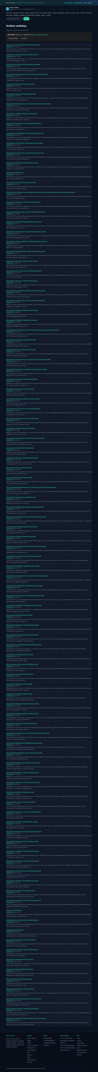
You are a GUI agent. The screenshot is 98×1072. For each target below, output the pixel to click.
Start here (9, 13)
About (43, 15)
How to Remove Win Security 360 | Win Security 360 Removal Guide (25, 153)
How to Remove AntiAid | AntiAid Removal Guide (19, 615)
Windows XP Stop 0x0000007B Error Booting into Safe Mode (23, 64)
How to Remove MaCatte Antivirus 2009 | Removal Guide (22, 664)
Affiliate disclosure (82, 1045)
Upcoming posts (31, 1050)
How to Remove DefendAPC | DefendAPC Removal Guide (22, 162)
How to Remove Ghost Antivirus (15, 172)
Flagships (22, 15)
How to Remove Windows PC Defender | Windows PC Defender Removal (26, 1018)
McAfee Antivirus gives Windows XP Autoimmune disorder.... (22, 54)
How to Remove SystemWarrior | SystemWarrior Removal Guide (23, 605)
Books (85, 2)
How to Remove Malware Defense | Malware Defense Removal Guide (25, 290)
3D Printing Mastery (49, 1040)
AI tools (67, 13)
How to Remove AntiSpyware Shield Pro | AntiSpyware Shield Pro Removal (26, 241)
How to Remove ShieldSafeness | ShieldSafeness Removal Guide (24, 743)
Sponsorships (80, 1043)
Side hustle (9, 15)
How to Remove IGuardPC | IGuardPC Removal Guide (21, 349)
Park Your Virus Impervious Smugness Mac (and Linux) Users (23, 44)
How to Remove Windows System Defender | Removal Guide (23, 762)
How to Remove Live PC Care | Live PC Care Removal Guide (22, 418)
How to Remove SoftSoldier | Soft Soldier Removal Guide (22, 821)
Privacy (79, 1048)
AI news (73, 13)
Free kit (55, 13)
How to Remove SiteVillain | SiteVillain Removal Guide (21, 536)
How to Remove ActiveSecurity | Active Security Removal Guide (23, 812)
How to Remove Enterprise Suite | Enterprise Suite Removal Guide (24, 585)
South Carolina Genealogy (67, 1048)
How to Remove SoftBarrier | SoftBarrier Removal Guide (21, 723)
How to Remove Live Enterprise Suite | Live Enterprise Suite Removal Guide (27, 74)
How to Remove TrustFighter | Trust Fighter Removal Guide (22, 851)
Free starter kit (31, 1048)
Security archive (13, 38)
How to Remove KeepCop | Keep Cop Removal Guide (21, 497)
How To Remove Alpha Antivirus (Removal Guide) (19, 959)
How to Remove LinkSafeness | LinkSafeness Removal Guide (23, 566)
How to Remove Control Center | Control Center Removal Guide (23, 556)
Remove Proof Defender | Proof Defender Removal (20, 989)
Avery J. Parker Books (66, 1038)
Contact (48, 15)
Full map (45, 34)
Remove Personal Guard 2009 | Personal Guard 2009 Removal (23, 998)
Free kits (39, 34)
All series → (47, 1045)
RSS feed (29, 1062)
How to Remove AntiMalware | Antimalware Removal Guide (22, 625)
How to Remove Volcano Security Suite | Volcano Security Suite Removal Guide (28, 733)
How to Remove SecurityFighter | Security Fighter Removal (22, 949)
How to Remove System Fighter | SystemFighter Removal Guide (23, 644)
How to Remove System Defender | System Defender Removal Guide (25, 595)
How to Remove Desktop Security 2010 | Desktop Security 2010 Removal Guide (28, 103)
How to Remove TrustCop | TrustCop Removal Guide (20, 890)
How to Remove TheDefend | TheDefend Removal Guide (21, 320)
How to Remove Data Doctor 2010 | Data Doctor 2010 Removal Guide (25, 300)
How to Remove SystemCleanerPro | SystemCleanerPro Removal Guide (26, 231)
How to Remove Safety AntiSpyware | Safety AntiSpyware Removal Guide (26, 369)
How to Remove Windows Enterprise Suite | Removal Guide (22, 703)
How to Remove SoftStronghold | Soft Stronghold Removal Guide (24, 753)
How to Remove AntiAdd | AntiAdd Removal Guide (20, 448)
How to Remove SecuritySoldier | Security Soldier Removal (22, 920)
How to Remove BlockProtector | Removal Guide (19, 674)
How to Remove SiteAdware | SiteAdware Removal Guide (22, 379)
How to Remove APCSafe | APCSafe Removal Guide (20, 84)
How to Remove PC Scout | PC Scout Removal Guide (20, 802)
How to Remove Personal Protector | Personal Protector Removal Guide (26, 546)
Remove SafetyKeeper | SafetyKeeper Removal (19, 979)
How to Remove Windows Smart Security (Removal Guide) (22, 841)
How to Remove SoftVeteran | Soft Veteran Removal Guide (22, 772)
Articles (32, 13)
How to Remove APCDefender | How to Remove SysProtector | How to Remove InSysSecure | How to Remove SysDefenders (40, 192)
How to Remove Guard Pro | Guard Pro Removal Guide (21, 182)
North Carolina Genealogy (67, 1045)
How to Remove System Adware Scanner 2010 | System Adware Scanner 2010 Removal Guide (32, 330)
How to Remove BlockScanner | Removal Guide (19, 684)
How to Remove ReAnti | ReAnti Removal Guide (19, 477)
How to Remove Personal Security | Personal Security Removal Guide (25, 438)
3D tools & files (30, 15)
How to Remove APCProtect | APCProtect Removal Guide (22, 261)
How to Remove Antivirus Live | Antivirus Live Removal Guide (22, 398)
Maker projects (31, 1038)
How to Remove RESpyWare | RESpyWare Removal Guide (22, 458)
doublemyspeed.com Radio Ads (15, 930)
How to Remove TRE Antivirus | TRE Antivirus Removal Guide (23, 782)
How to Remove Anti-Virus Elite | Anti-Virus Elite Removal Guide (23, 271)
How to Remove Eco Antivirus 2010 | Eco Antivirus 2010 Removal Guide (26, 517)
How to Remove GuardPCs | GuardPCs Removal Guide (21, 339)
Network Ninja (48, 1038)
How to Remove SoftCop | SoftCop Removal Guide (20, 792)
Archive (90, 2)
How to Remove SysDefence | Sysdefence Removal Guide (22, 310)
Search (26, 19)
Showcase (89, 13)
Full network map (65, 1050)
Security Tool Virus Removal (14, 910)
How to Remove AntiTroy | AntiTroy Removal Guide (20, 389)
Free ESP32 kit (68, 2)
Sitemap (79, 1055)
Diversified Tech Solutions (67, 1040)
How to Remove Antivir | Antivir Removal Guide (19, 467)
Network (38, 15)
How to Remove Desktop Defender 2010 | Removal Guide (22, 713)
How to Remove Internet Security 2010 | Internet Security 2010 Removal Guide (28, 359)
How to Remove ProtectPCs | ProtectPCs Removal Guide (22, 280)
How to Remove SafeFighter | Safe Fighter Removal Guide (22, 880)
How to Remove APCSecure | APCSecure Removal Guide (21, 113)
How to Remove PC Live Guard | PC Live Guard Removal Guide (23, 408)
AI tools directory (78, 2)
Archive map (43, 13)
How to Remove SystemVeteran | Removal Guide (19, 654)
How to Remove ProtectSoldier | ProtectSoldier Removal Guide (23, 123)
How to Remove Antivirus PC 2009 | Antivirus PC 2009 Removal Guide (25, 212)
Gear (77, 13)
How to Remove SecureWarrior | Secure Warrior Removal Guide (23, 900)
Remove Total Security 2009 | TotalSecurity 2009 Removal (22, 1008)
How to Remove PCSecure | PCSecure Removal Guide (21, 94)
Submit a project (31, 1059)
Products (82, 13)
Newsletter (61, 13)
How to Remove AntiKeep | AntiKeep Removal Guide (20, 428)
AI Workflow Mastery (50, 1043)
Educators (16, 15)
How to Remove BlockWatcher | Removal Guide (19, 694)
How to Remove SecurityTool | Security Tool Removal (21, 939)
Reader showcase (82, 1050)
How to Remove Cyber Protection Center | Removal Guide (22, 635)
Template (15, 13)
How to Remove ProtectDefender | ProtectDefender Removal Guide (25, 133)
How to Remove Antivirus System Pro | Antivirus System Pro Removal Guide (27, 576)
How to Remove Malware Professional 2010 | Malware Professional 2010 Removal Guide (31, 487)
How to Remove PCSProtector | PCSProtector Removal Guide (23, 202)
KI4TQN (62, 1043)
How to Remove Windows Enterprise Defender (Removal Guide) (23, 831)
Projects (21, 13)
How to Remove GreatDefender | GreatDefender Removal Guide (24, 221)
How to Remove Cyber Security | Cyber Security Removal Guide (23, 871)
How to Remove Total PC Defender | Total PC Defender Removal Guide (25, 251)
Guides (27, 13)
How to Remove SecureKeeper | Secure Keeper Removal (22, 526)
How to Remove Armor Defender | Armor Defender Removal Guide (24, 143)
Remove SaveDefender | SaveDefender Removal (19, 969)
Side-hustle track (81, 1052)
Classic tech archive (32, 1045)
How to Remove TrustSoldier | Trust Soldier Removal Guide (22, 861)
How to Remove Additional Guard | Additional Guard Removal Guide (24, 507)
